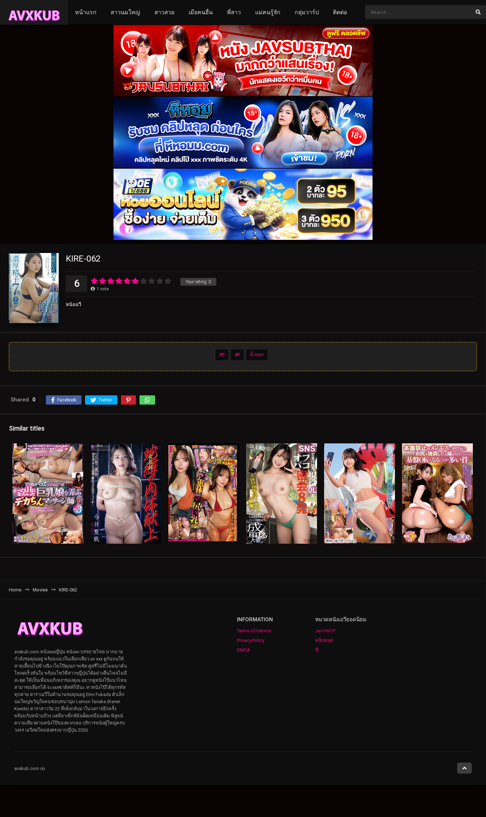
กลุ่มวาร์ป (307, 12)
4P (237, 354)
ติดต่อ (340, 12)
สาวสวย (164, 12)
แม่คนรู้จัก (267, 12)
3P (222, 354)
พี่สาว (234, 12)
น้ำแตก (257, 354)
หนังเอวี (73, 304)
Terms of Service (254, 630)
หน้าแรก (85, 12)
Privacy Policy (250, 640)
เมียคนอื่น (201, 12)
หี (316, 650)
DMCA (243, 650)
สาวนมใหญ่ (125, 12)
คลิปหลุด (324, 640)
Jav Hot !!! (325, 630)
